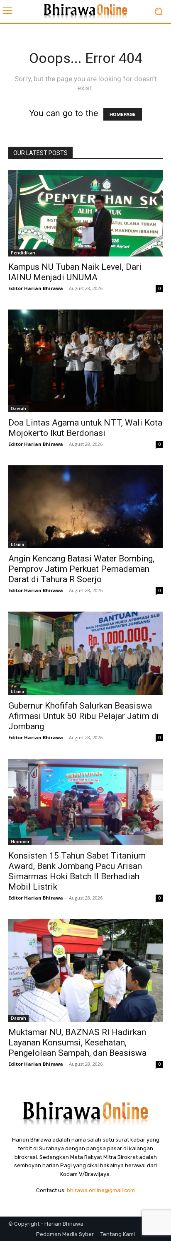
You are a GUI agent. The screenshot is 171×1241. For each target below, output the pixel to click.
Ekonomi (20, 841)
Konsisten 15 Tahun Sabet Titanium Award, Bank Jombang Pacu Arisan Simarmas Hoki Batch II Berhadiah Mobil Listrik (77, 871)
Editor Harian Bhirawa (35, 288)
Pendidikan (23, 253)
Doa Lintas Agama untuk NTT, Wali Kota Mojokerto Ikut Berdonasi (85, 428)
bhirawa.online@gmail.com (101, 1190)
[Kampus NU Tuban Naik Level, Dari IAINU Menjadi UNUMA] (85, 213)
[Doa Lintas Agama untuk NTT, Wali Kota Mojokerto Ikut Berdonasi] (85, 361)
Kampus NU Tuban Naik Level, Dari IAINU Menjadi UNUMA (75, 272)
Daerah (18, 408)
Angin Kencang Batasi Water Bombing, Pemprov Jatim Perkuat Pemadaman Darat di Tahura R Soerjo (81, 569)
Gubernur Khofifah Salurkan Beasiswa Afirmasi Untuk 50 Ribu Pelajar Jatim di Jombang (83, 716)
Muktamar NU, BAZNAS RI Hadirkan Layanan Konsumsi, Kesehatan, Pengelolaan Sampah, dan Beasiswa (77, 1042)
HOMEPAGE (123, 114)
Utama (17, 544)
